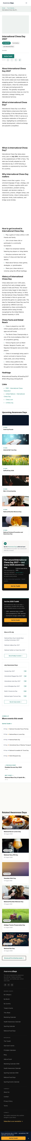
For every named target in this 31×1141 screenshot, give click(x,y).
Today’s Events (8, 1008)
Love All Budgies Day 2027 (15, 686)
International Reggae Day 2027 (15, 676)
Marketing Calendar (10, 1017)
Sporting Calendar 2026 (11, 1073)
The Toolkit (7, 1041)
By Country (7, 1003)
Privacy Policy (8, 1101)
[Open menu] (26, 3)
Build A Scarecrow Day (15, 691)
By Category (7, 994)
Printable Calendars (10, 1050)
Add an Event (8, 1059)
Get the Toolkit (8, 56)
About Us (6, 1092)
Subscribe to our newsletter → (13, 1121)
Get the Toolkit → (7, 723)
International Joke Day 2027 (15, 681)
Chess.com (9, 399)
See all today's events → (15, 655)
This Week (7, 1013)
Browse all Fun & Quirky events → (14, 958)
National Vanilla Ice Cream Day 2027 (14, 650)
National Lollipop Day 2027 (12, 645)
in (15, 60)
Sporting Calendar (9, 1026)
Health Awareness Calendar (12, 1022)
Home (3, 8)
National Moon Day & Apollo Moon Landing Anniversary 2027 (14, 639)
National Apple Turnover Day (15, 696)
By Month (7, 999)
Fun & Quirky (10, 8)
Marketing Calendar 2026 (11, 1064)
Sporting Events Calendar (11, 1082)
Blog (5, 1055)
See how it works (9, 1045)
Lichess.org (9, 403)
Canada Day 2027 (15, 671)
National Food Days (10, 1031)
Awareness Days (12, 546)
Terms (6, 1106)
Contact (6, 1096)
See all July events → (15, 702)
